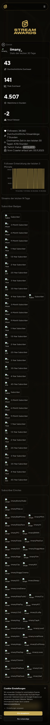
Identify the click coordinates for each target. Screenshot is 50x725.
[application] (25, 180)
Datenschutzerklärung (12, 704)
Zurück (9, 44)
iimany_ (16, 49)
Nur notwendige (23, 719)
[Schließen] (45, 688)
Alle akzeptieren (23, 713)
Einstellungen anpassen (15, 708)
